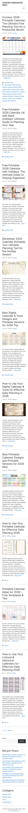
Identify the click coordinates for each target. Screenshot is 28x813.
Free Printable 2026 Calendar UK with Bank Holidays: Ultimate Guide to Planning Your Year (13, 117)
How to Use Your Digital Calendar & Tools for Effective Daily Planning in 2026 (13, 390)
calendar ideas (8, 375)
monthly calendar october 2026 (11, 87)
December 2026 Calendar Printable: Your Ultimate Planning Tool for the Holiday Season (14, 246)
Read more (7, 78)
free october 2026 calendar (12, 85)
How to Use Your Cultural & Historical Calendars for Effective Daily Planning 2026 (12, 662)
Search (4, 738)
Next (10, 730)
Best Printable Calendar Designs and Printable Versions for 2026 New (13, 460)
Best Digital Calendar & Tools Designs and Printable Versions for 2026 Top (13, 319)
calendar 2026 (8, 82)
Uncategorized (6, 802)
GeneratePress (15, 810)
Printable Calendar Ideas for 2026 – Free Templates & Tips (13, 593)
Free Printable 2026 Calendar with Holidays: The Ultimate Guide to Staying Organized (13, 171)
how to (6, 580)
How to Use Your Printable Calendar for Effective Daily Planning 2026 (13, 528)
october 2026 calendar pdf (10, 89)
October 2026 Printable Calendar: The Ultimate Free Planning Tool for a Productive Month (14, 23)
